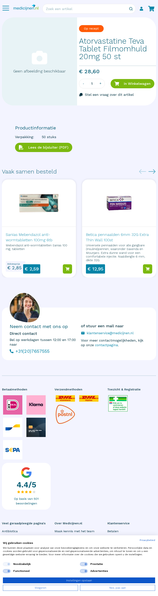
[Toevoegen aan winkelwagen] (67, 269)
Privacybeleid (147, 540)
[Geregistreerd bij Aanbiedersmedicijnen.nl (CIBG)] (118, 403)
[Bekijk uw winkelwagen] (151, 9)
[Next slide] (152, 171)
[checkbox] (7, 564)
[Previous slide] (143, 171)
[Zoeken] (131, 9)
